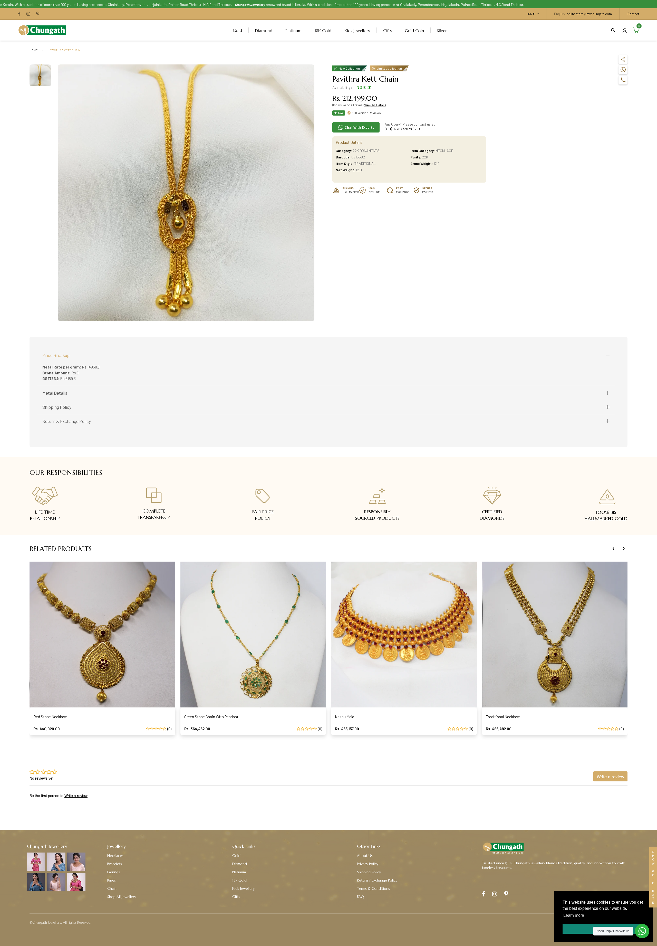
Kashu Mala (344, 716)
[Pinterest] (37, 14)
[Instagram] (28, 14)
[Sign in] (624, 30)
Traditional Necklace (503, 716)
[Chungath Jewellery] (43, 29)
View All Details (375, 105)
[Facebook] (19, 14)
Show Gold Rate (653, 877)
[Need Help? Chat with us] (642, 931)
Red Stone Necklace (50, 716)
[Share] (623, 59)
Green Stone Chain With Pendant (211, 716)
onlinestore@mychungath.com (589, 14)
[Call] (623, 79)
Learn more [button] (573, 915)
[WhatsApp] (623, 69)
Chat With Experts (359, 127)
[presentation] (613, 549)
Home (33, 50)
